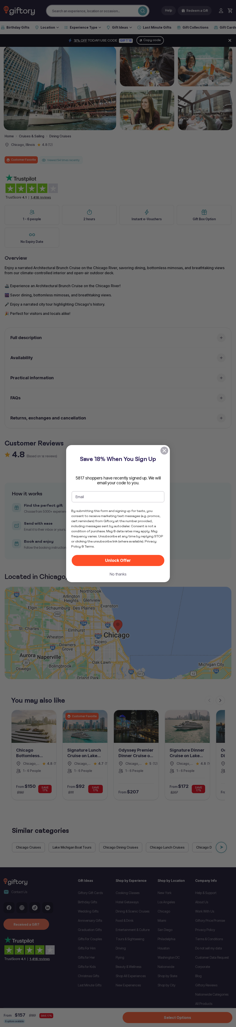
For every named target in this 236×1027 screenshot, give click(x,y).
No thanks (118, 574)
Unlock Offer (118, 560)
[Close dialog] (164, 450)
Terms (89, 546)
